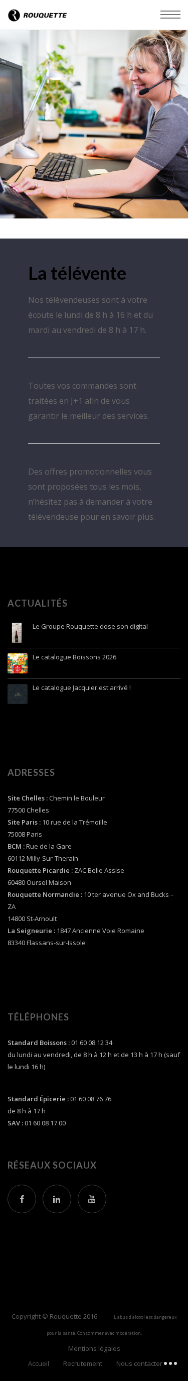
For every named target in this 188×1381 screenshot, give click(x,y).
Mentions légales (94, 1348)
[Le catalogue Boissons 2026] (18, 663)
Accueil (38, 1363)
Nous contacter (139, 1363)
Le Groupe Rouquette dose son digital (90, 627)
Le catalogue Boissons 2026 (74, 657)
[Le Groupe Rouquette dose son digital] (18, 633)
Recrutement (82, 1363)
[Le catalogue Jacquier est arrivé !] (18, 694)
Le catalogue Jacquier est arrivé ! (82, 688)
